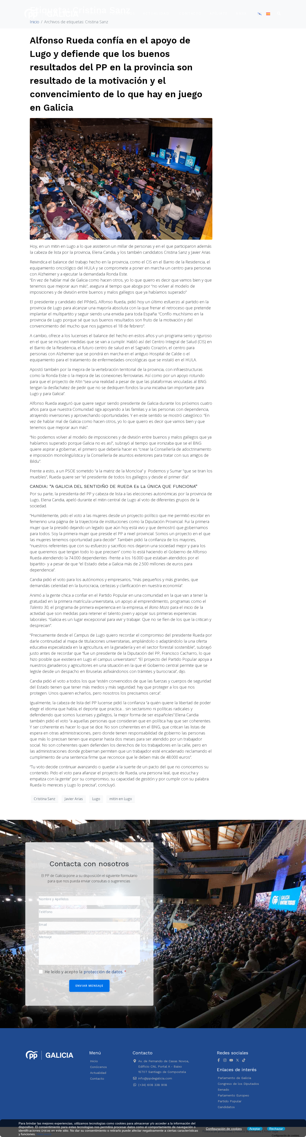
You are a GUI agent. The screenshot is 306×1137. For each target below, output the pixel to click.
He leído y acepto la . (85, 971)
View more (44, 1134)
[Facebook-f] (218, 1060)
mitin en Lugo (120, 798)
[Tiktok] (244, 1060)
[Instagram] (225, 1060)
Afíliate (219, 13)
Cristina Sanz (44, 798)
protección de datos (103, 971)
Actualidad (156, 13)
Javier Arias (74, 798)
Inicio (95, 13)
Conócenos (122, 13)
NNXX (241, 13)
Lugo (96, 798)
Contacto (190, 13)
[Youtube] (231, 1060)
